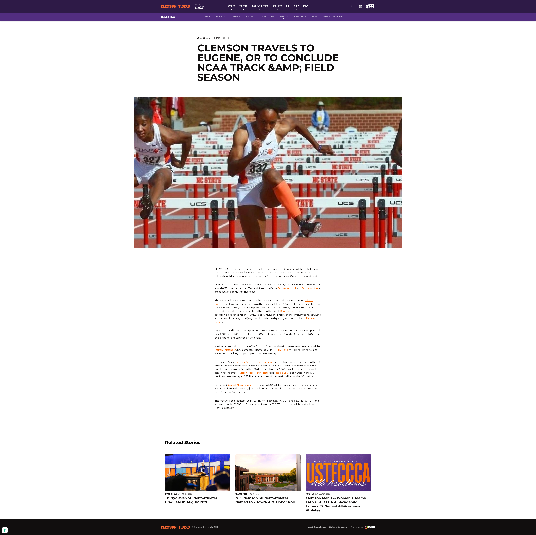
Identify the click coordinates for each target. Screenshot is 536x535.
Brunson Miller (310, 288)
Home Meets (299, 16)
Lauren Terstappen (225, 350)
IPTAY (305, 6)
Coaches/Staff (266, 16)
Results (284, 16)
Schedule (360, 6)
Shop (296, 6)
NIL (287, 6)
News (207, 16)
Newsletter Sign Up (333, 16)
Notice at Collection (338, 527)
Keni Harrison (287, 311)
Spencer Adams (244, 362)
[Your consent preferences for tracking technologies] (5, 530)
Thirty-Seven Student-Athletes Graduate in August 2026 (191, 500)
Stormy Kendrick (287, 288)
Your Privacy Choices (317, 527)
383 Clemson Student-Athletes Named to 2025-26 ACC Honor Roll (265, 500)
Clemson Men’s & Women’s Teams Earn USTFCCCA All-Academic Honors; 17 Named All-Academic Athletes (336, 504)
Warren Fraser (246, 373)
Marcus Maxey (267, 362)
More (314, 16)
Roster (249, 16)
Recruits (277, 6)
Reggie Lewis (282, 373)
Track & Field (171, 494)
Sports (231, 6)
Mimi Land (282, 350)
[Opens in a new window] (370, 6)
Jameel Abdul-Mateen (240, 385)
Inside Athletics (260, 6)
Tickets (243, 6)
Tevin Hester (262, 373)
